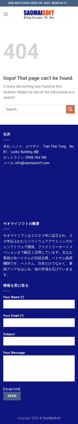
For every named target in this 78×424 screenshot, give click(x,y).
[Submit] (70, 109)
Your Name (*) (13, 297)
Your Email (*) (13, 316)
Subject (9, 334)
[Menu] (5, 14)
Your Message (14, 353)
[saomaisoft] (39, 14)
